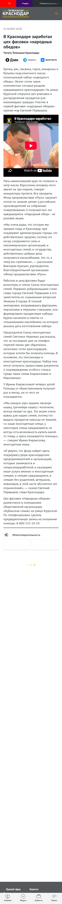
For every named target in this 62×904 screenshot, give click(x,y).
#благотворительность (26, 535)
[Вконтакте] (49, 59)
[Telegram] (29, 59)
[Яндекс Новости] (11, 59)
